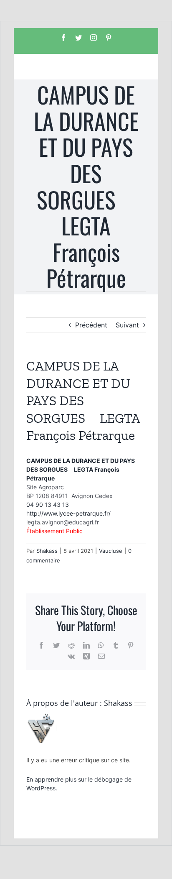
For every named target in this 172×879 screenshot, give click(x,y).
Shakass (47, 550)
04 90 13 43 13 (47, 504)
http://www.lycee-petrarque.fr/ (68, 513)
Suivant (127, 325)
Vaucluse (110, 550)
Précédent (91, 325)
